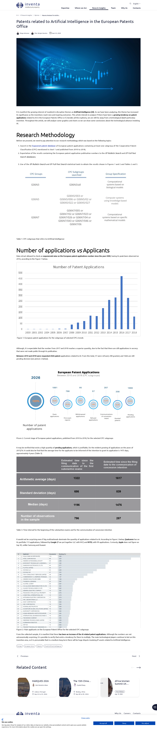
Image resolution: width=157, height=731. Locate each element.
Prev (132, 667)
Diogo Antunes (24, 33)
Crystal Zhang (81, 685)
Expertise (65, 8)
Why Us (124, 8)
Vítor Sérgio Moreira (40, 33)
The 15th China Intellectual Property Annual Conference (84, 681)
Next (134, 656)
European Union (29, 646)
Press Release (120, 691)
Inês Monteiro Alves (41, 685)
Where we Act (81, 8)
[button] (136, 3)
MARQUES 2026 (40, 681)
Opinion (36, 15)
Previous (24, 656)
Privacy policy (85, 718)
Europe (19, 646)
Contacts (137, 8)
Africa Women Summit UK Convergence (122, 682)
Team (113, 8)
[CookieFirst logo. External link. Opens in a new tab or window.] (2, 720)
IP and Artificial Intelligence (53, 646)
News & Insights (99, 8)
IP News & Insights (26, 15)
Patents (39, 646)
